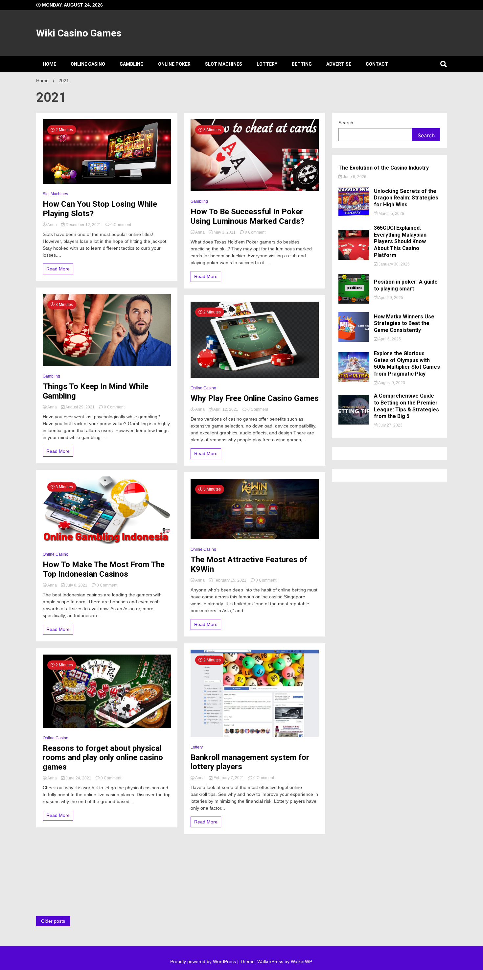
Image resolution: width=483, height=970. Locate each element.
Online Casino (88, 64)
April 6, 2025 (389, 339)
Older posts (53, 921)
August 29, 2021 (80, 407)
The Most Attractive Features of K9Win (249, 564)
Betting (302, 64)
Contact (377, 64)
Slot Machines (223, 64)
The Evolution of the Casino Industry (383, 168)
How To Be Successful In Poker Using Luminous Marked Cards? (247, 216)
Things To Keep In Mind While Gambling (96, 391)
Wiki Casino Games (78, 33)
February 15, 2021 (230, 580)
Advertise (338, 64)
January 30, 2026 (394, 264)
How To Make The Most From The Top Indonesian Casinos (104, 569)
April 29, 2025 (390, 297)
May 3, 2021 (225, 232)
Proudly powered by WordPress (203, 961)
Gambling (132, 64)
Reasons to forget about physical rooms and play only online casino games (103, 758)
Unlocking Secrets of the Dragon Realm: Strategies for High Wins (406, 198)
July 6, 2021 (76, 585)
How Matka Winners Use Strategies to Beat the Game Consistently (404, 323)
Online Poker (174, 64)
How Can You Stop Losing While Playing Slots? (100, 208)
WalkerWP (301, 961)
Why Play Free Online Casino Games (255, 398)
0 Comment (120, 224)
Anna (52, 224)
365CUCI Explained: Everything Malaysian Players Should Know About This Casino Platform (400, 241)
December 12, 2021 (83, 224)
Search (345, 122)
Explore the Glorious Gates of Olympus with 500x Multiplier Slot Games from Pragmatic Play (407, 363)
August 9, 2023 (391, 383)
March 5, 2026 (391, 213)
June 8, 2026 (354, 176)
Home (49, 64)
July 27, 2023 (390, 425)
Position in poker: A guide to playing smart (406, 285)
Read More (58, 268)
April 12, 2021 (226, 409)
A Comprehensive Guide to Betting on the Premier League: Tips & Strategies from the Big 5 (406, 406)
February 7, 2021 (229, 777)
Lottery (267, 64)
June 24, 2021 (78, 778)
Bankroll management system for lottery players (250, 762)
